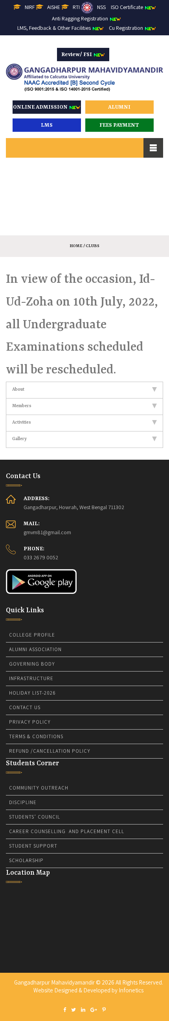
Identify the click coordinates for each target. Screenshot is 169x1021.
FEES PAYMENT (119, 125)
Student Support (33, 846)
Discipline (23, 802)
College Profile (32, 635)
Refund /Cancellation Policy (49, 751)
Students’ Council (34, 817)
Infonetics (131, 990)
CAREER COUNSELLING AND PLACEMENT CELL (66, 831)
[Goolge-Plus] (93, 1010)
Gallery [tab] (19, 439)
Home (76, 246)
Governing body (32, 664)
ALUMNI (119, 107)
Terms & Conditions (36, 736)
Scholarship (26, 860)
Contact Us (24, 707)
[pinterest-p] (104, 1010)
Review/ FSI (77, 54)
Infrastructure (31, 678)
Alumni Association (35, 649)
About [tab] (18, 389)
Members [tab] (21, 406)
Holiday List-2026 (32, 693)
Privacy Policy (30, 722)
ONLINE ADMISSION (41, 107)
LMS (47, 125)
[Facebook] (64, 1010)
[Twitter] (73, 1010)
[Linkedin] (83, 1010)
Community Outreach (38, 787)
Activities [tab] (21, 422)
